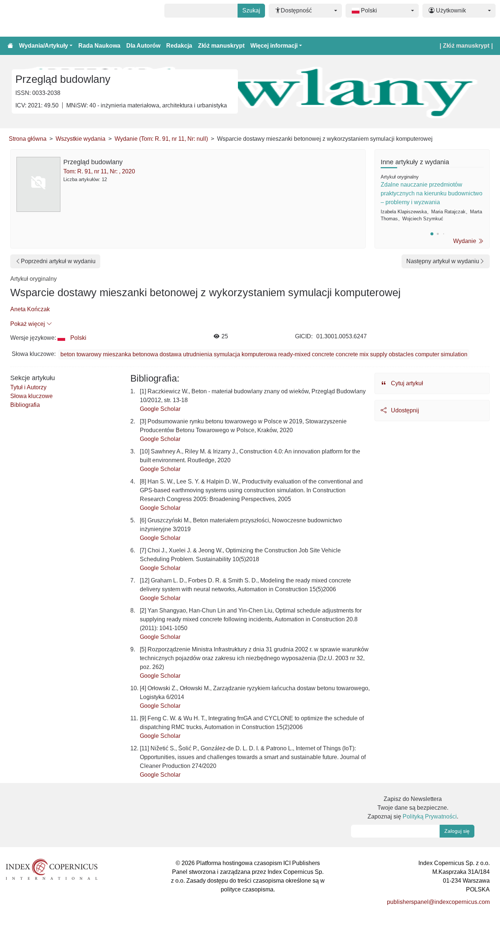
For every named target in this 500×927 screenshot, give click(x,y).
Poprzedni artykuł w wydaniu (58, 261)
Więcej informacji (274, 46)
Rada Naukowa (99, 46)
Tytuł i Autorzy (28, 387)
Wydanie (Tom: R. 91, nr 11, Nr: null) (161, 139)
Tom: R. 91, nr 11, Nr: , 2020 (99, 171)
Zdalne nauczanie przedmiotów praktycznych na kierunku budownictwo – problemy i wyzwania (431, 193)
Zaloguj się (457, 831)
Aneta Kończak (30, 309)
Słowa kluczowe (31, 396)
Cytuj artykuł (406, 383)
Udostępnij (404, 410)
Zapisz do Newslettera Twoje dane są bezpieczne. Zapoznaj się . (412, 808)
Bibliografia (25, 405)
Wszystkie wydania (80, 139)
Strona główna (27, 139)
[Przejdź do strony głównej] (10, 45)
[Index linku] (51, 869)
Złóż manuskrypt (221, 46)
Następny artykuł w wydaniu (442, 261)
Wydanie (465, 241)
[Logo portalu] (41, 18)
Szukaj (251, 10)
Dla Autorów (143, 46)
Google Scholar (160, 409)
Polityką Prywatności (430, 816)
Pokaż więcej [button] (28, 324)
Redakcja (179, 46)
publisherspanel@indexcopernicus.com (438, 902)
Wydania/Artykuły (43, 46)
